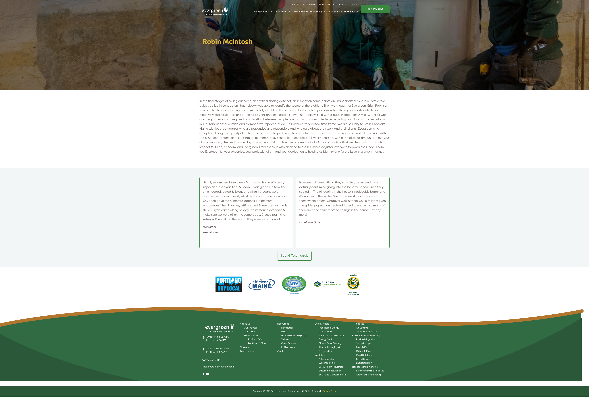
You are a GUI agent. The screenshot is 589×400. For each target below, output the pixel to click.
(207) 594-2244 (375, 9)
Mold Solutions (364, 355)
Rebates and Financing (342, 11)
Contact (354, 5)
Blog (283, 332)
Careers (311, 5)
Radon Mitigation (365, 339)
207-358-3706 (212, 360)
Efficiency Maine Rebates (370, 371)
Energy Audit (261, 11)
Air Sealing (362, 328)
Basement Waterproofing (308, 11)
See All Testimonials (294, 255)
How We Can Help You (293, 336)
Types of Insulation (366, 332)
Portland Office (256, 339)
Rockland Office (257, 343)
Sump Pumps (363, 343)
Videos (285, 339)
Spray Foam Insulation (331, 367)
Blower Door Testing (330, 343)
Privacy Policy (329, 391)
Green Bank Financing (368, 375)
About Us (296, 5)
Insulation (281, 11)
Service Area (251, 336)
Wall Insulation (327, 363)
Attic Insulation (327, 359)
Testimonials (324, 5)
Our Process (250, 328)
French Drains (363, 347)
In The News (288, 347)
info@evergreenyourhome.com (218, 367)
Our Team (249, 332)
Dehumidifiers (363, 351)
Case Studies (288, 343)
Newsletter (287, 328)
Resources (338, 5)
